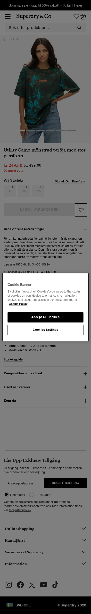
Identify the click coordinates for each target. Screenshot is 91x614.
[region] (45, 307)
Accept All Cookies (45, 317)
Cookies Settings (45, 329)
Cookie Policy (18, 304)
